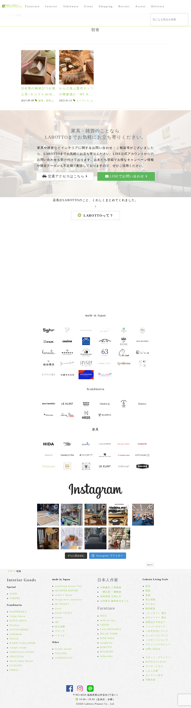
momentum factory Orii (68, 586)
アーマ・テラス (154, 666)
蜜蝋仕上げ (52, 100)
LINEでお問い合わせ (127, 176)
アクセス (150, 604)
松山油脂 (60, 626)
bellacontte (106, 656)
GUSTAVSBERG (19, 629)
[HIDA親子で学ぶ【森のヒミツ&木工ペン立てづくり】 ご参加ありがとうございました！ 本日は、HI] (143, 515)
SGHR (13, 593)
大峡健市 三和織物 (110, 587)
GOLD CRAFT (63, 613)
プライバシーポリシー (158, 644)
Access (140, 6)
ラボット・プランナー (158, 657)
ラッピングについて (156, 635)
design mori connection (68, 599)
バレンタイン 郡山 (156, 613)
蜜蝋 (40, 100)
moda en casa (107, 620)
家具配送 (150, 608)
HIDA (103, 616)
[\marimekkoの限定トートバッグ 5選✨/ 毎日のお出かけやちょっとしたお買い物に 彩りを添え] (119, 538)
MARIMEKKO (18, 611)
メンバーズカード (155, 626)
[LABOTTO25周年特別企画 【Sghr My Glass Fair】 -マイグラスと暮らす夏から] (72, 538)
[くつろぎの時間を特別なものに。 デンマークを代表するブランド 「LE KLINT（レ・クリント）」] (48, 538)
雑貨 (148, 590)
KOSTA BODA (18, 620)
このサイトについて (156, 640)
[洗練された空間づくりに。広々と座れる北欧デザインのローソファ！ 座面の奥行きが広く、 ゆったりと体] (95, 538)
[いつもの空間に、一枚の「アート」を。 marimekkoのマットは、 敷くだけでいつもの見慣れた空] (119, 515)
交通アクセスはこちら (66, 176)
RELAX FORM (109, 633)
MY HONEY (62, 604)
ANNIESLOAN (64, 658)
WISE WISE (107, 638)
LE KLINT (16, 665)
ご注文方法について (156, 631)
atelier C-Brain (63, 595)
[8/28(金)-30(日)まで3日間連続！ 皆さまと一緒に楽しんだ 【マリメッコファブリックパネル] (48, 515)
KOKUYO (106, 647)
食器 (148, 595)
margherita (106, 642)
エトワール (83, 100)
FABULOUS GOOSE (22, 652)
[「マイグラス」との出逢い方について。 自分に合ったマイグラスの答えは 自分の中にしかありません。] (72, 515)
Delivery (158, 6)
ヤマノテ (60, 631)
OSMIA (14, 670)
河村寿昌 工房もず (110, 596)
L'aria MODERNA (110, 629)
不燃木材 (150, 679)
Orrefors (15, 625)
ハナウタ (60, 635)
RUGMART (106, 651)
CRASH (104, 625)
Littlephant (16, 634)
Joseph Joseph (18, 647)
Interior (51, 6)
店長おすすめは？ (155, 622)
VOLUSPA (61, 653)
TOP (10, 571)
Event (88, 6)
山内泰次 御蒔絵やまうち (114, 601)
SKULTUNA (17, 656)
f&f (57, 622)
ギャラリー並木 (154, 675)
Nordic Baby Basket (21, 661)
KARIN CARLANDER (23, 643)
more (150, 564)
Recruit (124, 6)
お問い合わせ (153, 649)
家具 (148, 586)
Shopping (106, 6)
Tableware (71, 6)
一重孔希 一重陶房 (110, 592)
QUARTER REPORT (67, 590)
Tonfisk (14, 638)
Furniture (32, 6)
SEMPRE (15, 598)
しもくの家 (151, 670)
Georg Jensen (17, 616)
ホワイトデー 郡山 (156, 617)
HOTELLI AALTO (156, 662)
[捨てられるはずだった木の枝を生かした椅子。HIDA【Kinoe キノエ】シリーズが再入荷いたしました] (95, 515)
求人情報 (150, 599)
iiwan (58, 608)
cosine (58, 617)
